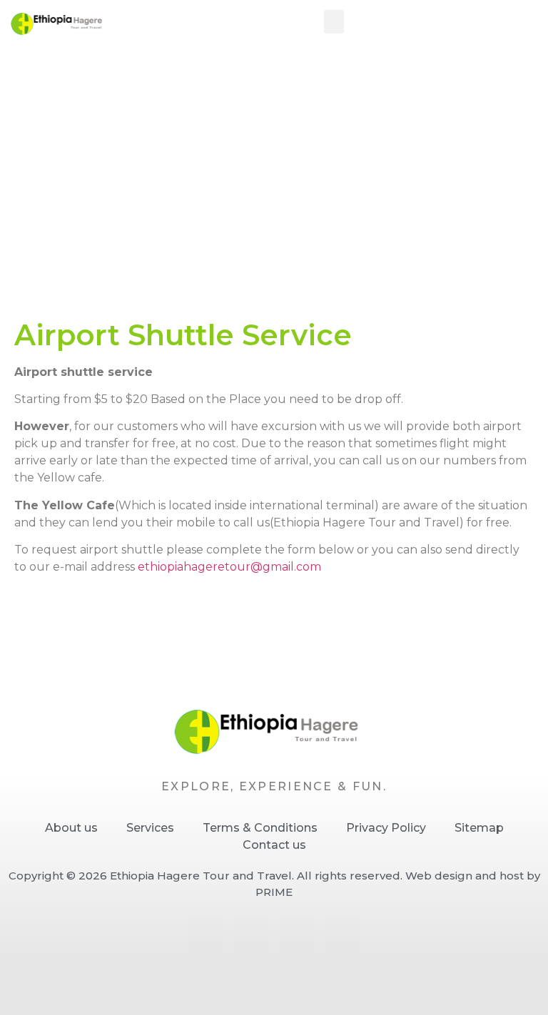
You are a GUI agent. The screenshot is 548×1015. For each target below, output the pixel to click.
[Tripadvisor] (342, 932)
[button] (334, 22)
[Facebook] (206, 932)
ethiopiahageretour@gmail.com (229, 566)
